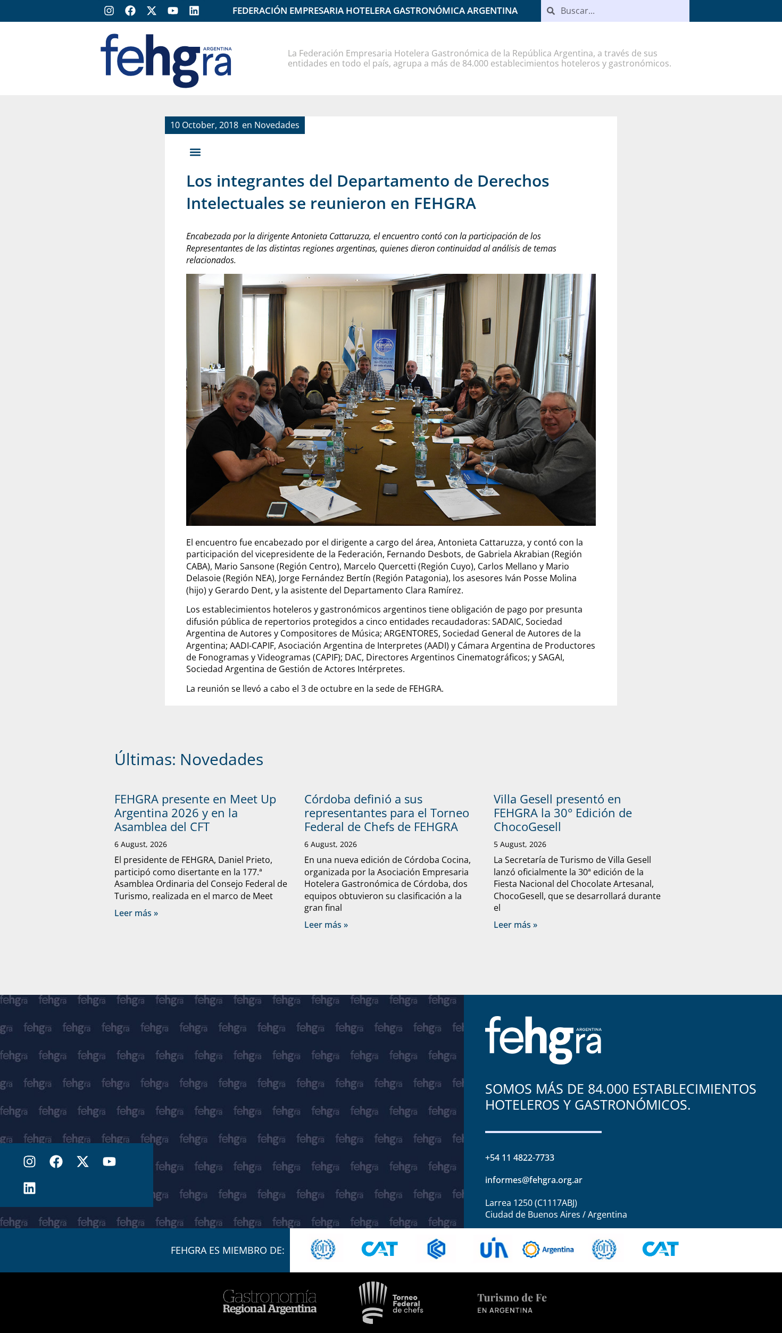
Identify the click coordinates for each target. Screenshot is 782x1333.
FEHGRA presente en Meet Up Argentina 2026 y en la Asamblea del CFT (195, 813)
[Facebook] (130, 10)
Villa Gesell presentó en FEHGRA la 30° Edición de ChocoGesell (563, 813)
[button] (195, 152)
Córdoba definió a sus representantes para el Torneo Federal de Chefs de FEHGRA (386, 813)
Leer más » (136, 913)
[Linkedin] (194, 10)
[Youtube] (173, 10)
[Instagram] (109, 10)
